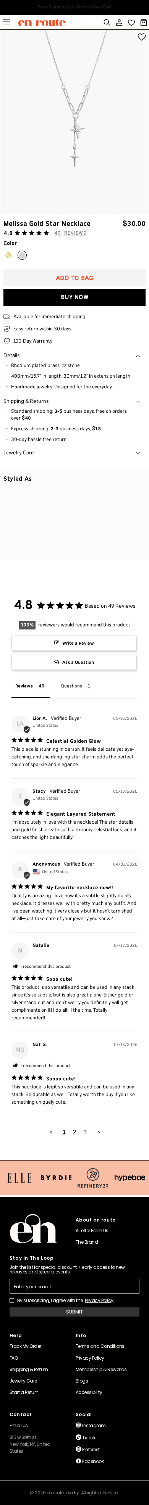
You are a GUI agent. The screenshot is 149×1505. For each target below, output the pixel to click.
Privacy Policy (99, 1300)
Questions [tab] (71, 686)
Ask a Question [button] (78, 662)
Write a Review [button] (78, 643)
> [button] (98, 1132)
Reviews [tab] (24, 686)
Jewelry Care (18, 453)
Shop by (6, 22)
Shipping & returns (26, 401)
